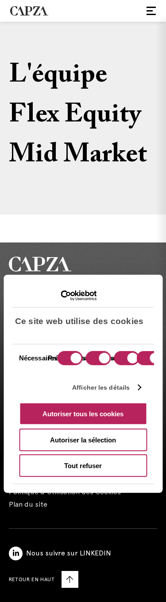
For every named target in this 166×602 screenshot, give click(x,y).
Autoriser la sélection (83, 439)
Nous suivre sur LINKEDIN (68, 553)
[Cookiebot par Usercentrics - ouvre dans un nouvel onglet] (58, 295)
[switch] (96, 359)
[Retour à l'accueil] (83, 264)
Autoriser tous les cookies (83, 414)
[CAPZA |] (29, 10)
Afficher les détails (101, 387)
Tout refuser (83, 465)
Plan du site (28, 504)
